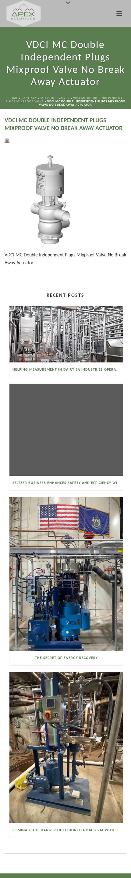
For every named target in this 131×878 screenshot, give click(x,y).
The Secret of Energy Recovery (66, 658)
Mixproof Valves (55, 98)
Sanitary (29, 98)
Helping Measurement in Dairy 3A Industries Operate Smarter (67, 370)
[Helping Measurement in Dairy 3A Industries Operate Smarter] (66, 334)
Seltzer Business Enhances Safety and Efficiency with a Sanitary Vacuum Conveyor (67, 483)
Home (13, 98)
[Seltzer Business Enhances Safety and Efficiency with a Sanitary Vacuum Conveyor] (66, 430)
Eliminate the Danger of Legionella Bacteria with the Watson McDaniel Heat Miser (67, 830)
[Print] (10, 141)
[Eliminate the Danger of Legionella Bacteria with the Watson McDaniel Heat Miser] (66, 747)
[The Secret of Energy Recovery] (66, 573)
